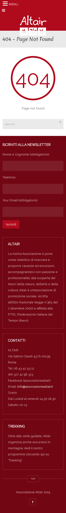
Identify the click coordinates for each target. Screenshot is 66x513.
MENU (13, 4)
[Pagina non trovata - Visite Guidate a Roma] (33, 22)
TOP (33, 478)
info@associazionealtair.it (35, 386)
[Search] (60, 122)
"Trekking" (15, 460)
